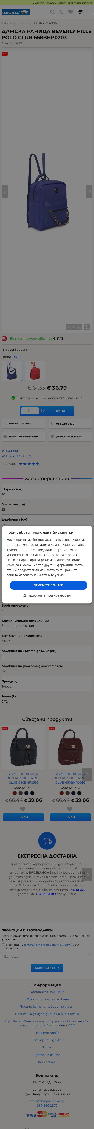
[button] (47, 595)
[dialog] (47, 564)
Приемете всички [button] (48, 585)
